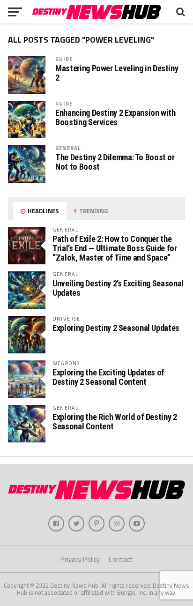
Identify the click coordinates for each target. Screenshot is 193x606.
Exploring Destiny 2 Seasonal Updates (115, 328)
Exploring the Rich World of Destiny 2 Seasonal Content (114, 421)
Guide (64, 59)
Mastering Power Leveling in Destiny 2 (116, 73)
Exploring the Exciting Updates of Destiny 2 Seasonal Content (108, 377)
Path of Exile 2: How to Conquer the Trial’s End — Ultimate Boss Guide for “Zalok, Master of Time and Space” (114, 248)
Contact (121, 559)
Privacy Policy (80, 559)
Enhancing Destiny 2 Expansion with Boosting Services (115, 117)
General (68, 148)
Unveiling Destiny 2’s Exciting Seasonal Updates (118, 288)
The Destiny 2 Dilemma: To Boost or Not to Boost (115, 162)
